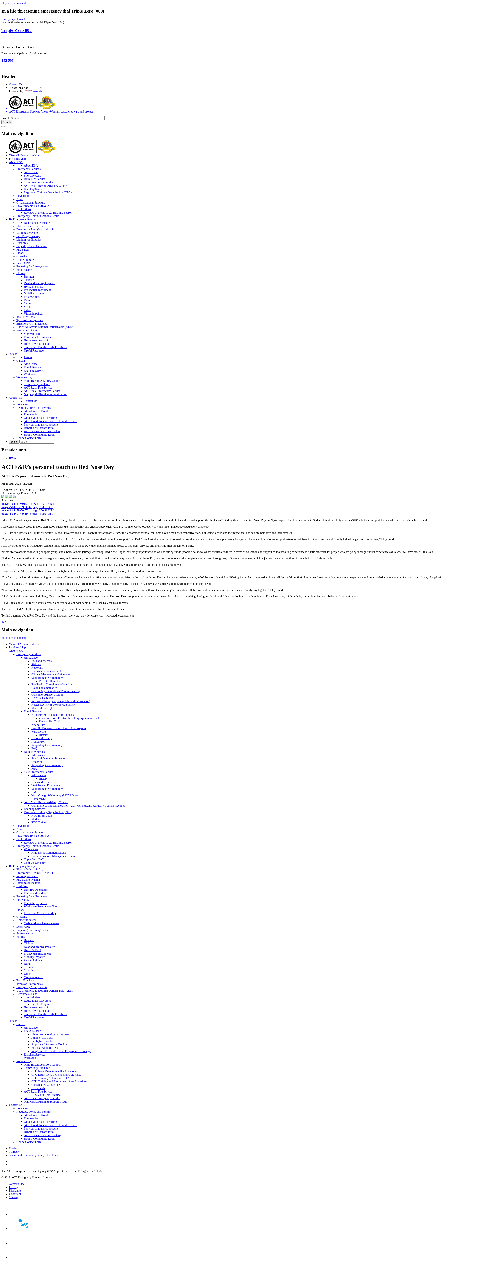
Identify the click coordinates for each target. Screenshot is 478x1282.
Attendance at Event (36, 411)
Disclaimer (15, 1190)
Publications (23, 209)
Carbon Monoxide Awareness (41, 923)
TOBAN (14, 1151)
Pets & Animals (33, 296)
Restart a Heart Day (50, 681)
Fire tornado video (35, 893)
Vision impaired (33, 313)
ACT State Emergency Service (42, 390)
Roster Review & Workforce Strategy (53, 704)
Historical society (41, 738)
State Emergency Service (38, 182)
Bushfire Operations (36, 889)
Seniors (28, 303)
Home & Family (33, 286)
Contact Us (15, 84)
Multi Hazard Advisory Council (42, 380)
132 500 (7, 60)
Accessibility (16, 1183)
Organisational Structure (30, 202)
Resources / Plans (26, 330)
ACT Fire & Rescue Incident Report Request (50, 421)
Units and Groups (41, 782)
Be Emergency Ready (22, 219)
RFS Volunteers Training (46, 1094)
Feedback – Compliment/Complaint (52, 684)
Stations (36, 664)
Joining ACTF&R (42, 1037)
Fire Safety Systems (35, 903)
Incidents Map (17, 158)
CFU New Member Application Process (55, 1071)
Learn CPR (23, 263)
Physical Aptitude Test (44, 1047)
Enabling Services (34, 189)
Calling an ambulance (44, 687)
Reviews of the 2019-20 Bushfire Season (48, 212)
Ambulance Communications (48, 852)
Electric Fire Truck (50, 721)
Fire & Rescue (32, 175)
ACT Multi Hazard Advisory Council (46, 185)
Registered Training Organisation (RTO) (48, 192)
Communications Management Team (53, 856)
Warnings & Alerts (27, 232)
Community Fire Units (37, 384)
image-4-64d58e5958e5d (27, 513)
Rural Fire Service (34, 179)
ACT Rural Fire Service (38, 387)
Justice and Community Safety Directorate (34, 1155)
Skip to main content (13, 3)
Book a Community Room (39, 434)
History (43, 734)
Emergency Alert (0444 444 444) (35, 229)
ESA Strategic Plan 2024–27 (33, 205)
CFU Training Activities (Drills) (50, 1078)
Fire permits (31, 414)
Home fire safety (26, 259)
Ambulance (31, 172)
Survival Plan (32, 333)
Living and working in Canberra (50, 1034)
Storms (20, 273)
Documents (38, 1088)
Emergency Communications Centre (37, 216)
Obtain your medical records (40, 417)
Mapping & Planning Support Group (45, 394)
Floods (20, 253)
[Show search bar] (2, 126)
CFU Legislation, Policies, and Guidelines (56, 1074)
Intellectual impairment (37, 290)
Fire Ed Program (41, 1004)
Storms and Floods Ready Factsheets (45, 347)
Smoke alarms (24, 269)
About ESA (16, 162)
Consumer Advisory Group (47, 694)
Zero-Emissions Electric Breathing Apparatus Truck (69, 718)
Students (36, 819)
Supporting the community (47, 677)
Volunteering (24, 377)
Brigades (36, 761)
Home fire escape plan (37, 343)
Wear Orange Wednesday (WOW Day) (54, 795)
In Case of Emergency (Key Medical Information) (60, 701)
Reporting (37, 667)
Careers (20, 360)
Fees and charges (41, 660)
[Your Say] (22, 1228)
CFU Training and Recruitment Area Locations (59, 1081)
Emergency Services (28, 168)
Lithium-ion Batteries (28, 239)
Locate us (22, 404)
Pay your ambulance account (41, 424)
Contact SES (38, 798)
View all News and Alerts (24, 155)
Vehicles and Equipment (45, 785)
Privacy (13, 1187)
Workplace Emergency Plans (41, 906)
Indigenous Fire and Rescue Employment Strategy (61, 1051)
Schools (28, 306)
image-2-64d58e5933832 (27, 507)
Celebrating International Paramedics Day (55, 691)
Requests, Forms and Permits (33, 407)
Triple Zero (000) (34, 859)
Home (12, 457)
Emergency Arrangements (31, 323)
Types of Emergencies (29, 320)
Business (29, 276)
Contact (13, 1148)
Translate (36, 91)
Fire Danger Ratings (28, 236)
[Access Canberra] (22, 1242)
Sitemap (13, 1197)
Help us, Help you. (42, 697)
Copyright (15, 1193)
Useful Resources (34, 350)
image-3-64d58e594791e (27, 510)
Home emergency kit (36, 340)
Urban (27, 310)
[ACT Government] (22, 1257)
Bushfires (22, 242)
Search (5, 118)
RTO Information (41, 815)
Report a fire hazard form (39, 427)
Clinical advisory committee (47, 671)
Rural (27, 300)
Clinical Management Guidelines (50, 674)
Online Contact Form (28, 438)
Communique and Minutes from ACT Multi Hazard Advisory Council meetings (78, 805)
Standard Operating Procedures (49, 758)
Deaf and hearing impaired (39, 283)
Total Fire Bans (25, 316)
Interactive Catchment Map (40, 913)
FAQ (34, 748)
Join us (13, 353)
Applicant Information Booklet (49, 1044)
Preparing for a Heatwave (31, 246)
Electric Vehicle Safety (29, 226)
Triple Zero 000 (16, 30)
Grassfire (21, 256)
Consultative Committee (45, 1084)
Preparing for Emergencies (32, 266)
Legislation (23, 195)
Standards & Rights (42, 708)
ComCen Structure (35, 862)
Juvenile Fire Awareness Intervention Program (58, 728)
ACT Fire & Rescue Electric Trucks (52, 714)
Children (29, 279)
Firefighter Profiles (42, 1041)
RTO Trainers (39, 822)
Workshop (30, 374)
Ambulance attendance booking (42, 431)
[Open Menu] (5, 126)
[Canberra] (22, 1214)
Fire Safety (22, 249)
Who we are (38, 731)
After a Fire (38, 724)
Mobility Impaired (34, 293)
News (19, 199)
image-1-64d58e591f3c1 (27, 503)
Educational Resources (37, 337)
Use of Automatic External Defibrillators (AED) (44, 327)
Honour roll (38, 741)
